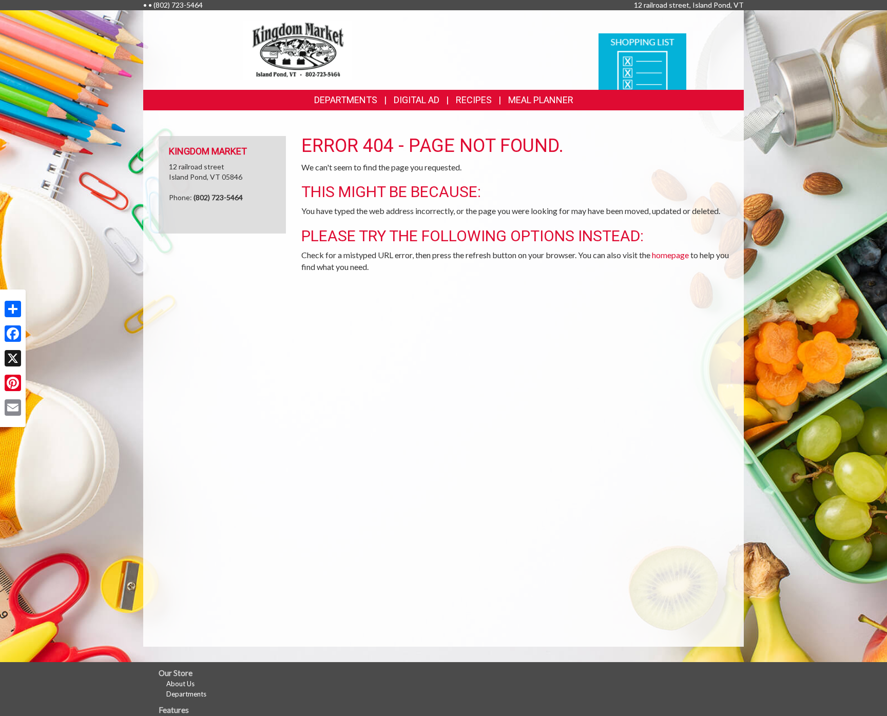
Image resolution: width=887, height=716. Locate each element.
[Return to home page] (297, 49)
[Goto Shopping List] (642, 60)
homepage (670, 255)
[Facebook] (13, 333)
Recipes (474, 99)
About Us (180, 684)
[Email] (13, 407)
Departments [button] (345, 99)
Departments (186, 694)
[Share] (13, 309)
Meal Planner (540, 99)
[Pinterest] (13, 383)
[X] (13, 358)
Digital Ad (416, 99)
